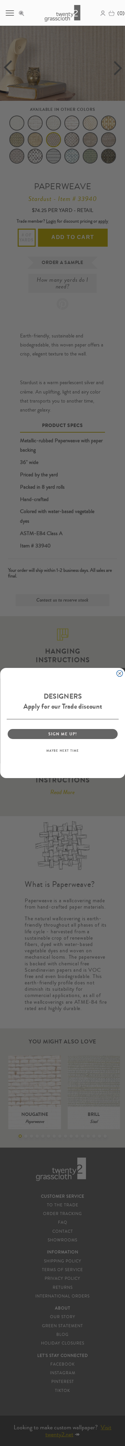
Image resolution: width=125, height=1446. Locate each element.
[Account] (103, 13)
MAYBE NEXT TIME (62, 750)
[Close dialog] (120, 674)
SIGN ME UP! (62, 734)
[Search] (23, 12)
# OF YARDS (26, 237)
